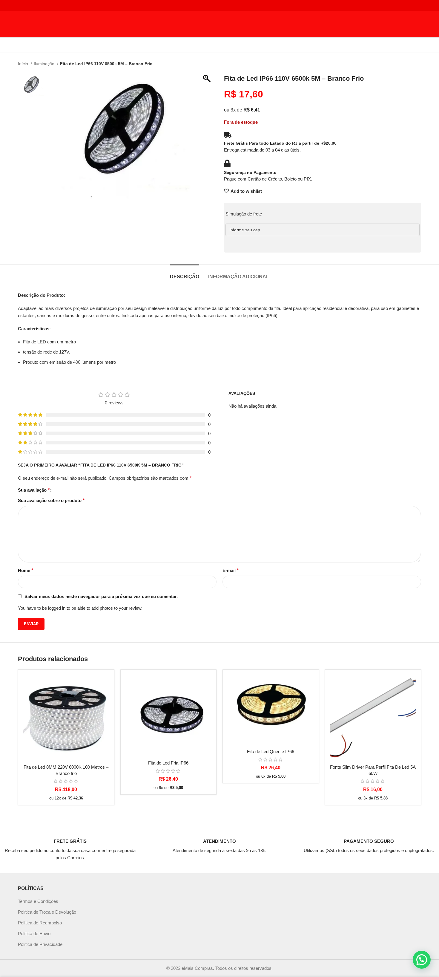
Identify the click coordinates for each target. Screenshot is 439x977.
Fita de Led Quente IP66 (270, 751)
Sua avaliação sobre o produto (51, 500)
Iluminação (45, 63)
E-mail (230, 570)
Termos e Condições (38, 901)
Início (23, 63)
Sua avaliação (34, 490)
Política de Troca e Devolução (47, 912)
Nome (25, 570)
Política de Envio (34, 933)
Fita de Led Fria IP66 (168, 762)
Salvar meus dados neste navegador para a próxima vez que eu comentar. (101, 596)
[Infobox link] (70, 844)
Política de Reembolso (40, 922)
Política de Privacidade (40, 944)
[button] (422, 960)
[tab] (184, 273)
